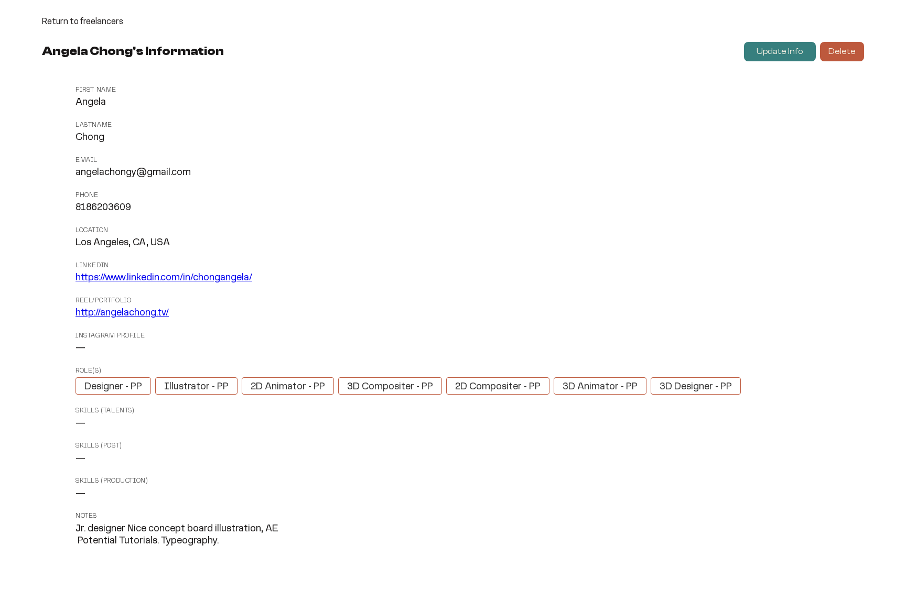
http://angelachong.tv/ (122, 313)
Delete (842, 51)
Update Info (780, 51)
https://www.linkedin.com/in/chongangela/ (164, 277)
